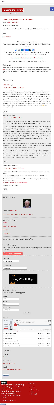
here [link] (4, 69)
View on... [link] (6, 230)
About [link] (33, 388)
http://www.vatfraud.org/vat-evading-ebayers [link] (15, 182)
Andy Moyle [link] (12, 400)
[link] (52, 9)
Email (5, 296)
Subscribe (27, 313)
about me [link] (13, 211)
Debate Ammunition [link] (9, 226)
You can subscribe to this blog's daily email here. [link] (27, 58)
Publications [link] (35, 390)
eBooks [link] (5, 223)
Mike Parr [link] (6, 85)
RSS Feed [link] (34, 394)
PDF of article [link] (7, 37)
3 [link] (27, 76)
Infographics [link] (7, 233)
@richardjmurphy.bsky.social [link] (12, 370)
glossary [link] (26, 52)
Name (5, 302)
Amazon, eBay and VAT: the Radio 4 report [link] (18, 20)
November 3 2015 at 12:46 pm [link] (14, 87)
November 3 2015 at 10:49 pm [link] (14, 168)
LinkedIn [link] (5, 357)
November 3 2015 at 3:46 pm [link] (13, 118)
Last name (6, 307)
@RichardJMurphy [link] (9, 363)
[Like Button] (4, 33)
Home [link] (3, 1)
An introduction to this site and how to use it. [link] (18, 214)
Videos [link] (33, 392)
